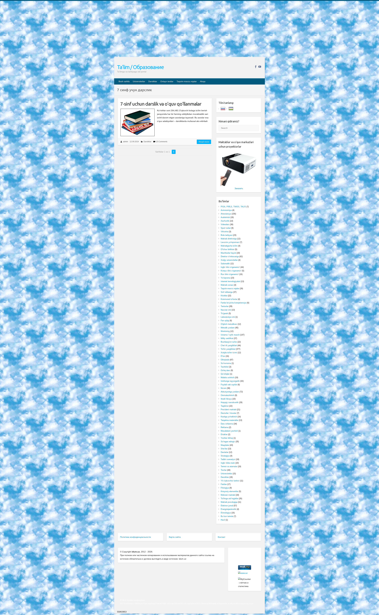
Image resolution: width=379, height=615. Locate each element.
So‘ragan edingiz (228, 441)
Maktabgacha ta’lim (229, 246)
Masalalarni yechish (229, 431)
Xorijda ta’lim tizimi (229, 352)
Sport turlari (226, 228)
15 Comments (161, 142)
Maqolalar (225, 445)
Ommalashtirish (227, 395)
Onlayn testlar (166, 81)
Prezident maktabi (228, 409)
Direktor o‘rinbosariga (230, 256)
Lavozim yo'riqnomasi (230, 242)
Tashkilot (224, 367)
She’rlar (224, 449)
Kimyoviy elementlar (229, 491)
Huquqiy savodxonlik (230, 402)
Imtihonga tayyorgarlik (230, 381)
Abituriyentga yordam (230, 392)
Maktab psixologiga (229, 502)
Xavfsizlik (225, 221)
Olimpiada (225, 360)
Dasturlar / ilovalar (228, 413)
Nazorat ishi (226, 310)
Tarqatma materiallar (229, 420)
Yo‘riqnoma (225, 278)
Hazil (223, 520)
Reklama (224, 427)
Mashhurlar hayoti (228, 253)
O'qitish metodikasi (229, 324)
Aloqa (202, 81)
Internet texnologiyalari (230, 281)
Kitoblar (224, 296)
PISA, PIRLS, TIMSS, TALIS (233, 207)
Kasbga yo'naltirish (229, 417)
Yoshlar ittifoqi (227, 438)
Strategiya (225, 456)
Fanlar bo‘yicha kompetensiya (233, 303)
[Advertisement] (189, 34)
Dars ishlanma (227, 424)
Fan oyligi (225, 320)
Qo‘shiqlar (225, 374)
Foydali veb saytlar (229, 385)
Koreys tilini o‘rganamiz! (231, 271)
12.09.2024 (134, 142)
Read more (204, 142)
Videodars (225, 224)
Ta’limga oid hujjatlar (229, 498)
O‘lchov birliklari (227, 249)
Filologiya (225, 488)
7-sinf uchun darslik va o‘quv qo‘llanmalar (160, 103)
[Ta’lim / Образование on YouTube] (260, 67)
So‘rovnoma (226, 363)
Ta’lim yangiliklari (228, 349)
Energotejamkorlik (228, 509)
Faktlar (224, 484)
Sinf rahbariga (227, 292)
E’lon (223, 356)
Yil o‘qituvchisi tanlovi (230, 481)
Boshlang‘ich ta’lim (229, 342)
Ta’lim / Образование (140, 67)
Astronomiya (226, 210)
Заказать (239, 188)
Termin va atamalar (229, 466)
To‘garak (224, 313)
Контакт (221, 537)
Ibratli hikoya (226, 399)
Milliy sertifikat (227, 338)
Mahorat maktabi (228, 495)
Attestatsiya (226, 214)
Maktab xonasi (227, 285)
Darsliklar (152, 81)
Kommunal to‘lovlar (229, 299)
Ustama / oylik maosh (230, 335)
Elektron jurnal (227, 506)
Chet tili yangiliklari (229, 345)
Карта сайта (175, 537)
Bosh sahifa (124, 81)
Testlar (224, 470)
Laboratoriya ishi (228, 317)
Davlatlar (224, 452)
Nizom (223, 388)
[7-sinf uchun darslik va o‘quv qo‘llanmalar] (137, 122)
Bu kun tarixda (227, 516)
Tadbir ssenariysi (228, 459)
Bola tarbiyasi (226, 235)
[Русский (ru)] (223, 108)
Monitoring (225, 331)
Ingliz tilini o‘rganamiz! (230, 267)
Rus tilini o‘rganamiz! (230, 274)
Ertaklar (224, 434)
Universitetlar (139, 81)
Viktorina (224, 231)
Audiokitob (225, 217)
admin (125, 142)
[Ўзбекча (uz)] (231, 108)
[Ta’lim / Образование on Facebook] (256, 67)
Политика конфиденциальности (135, 537)
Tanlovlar (224, 306)
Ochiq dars (225, 370)
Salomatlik (225, 263)
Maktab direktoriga (229, 239)
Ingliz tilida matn (228, 463)
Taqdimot (225, 406)
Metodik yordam (228, 328)
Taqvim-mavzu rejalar (187, 81)
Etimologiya (226, 513)
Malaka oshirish (227, 377)
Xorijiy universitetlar (229, 260)
